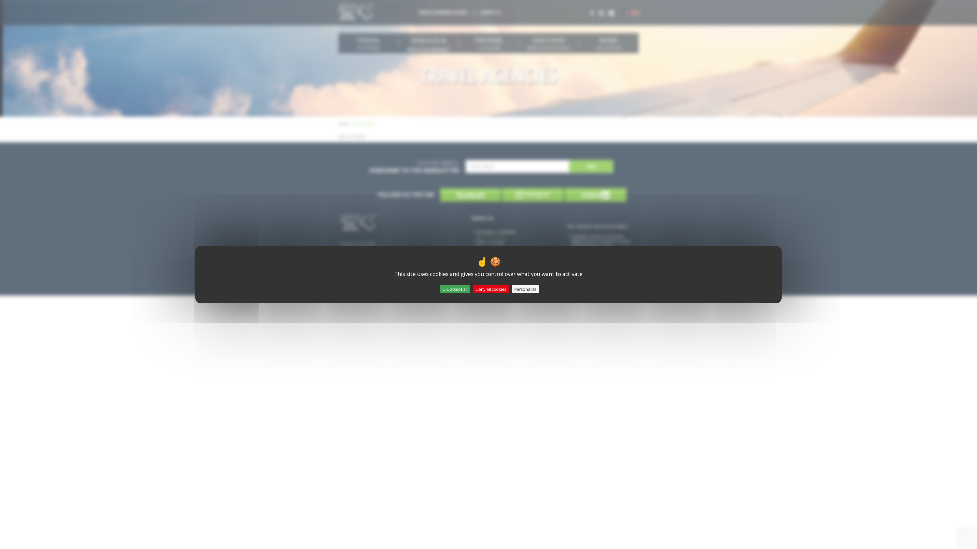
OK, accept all (455, 289)
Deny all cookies (491, 289)
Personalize (525, 289)
